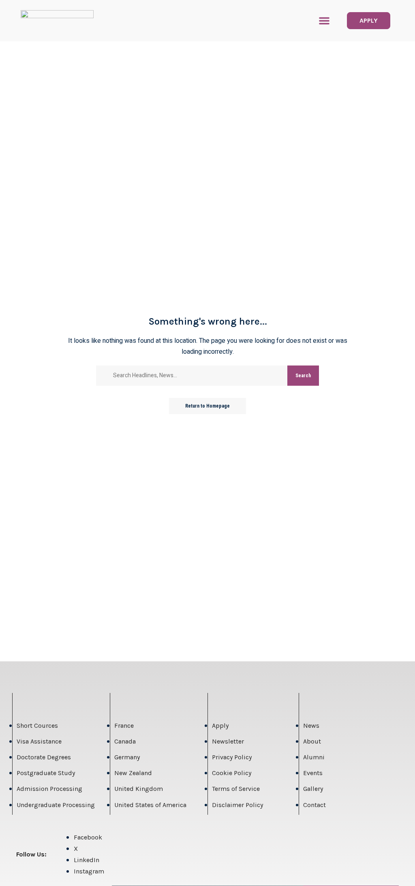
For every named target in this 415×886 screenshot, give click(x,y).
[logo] (57, 20)
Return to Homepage (207, 406)
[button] (324, 20)
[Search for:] (197, 375)
